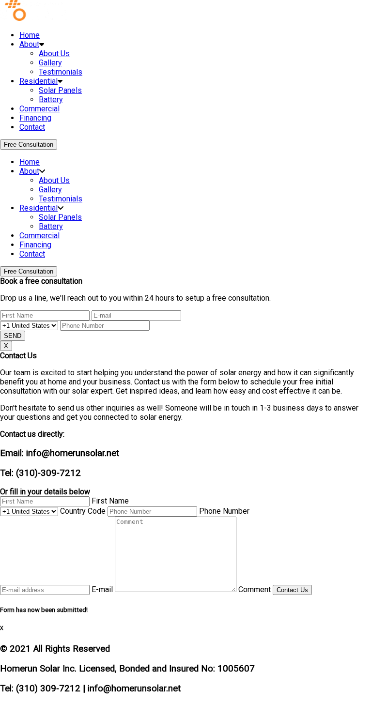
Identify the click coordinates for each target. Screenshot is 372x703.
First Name (110, 500)
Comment (254, 589)
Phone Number (224, 511)
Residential (38, 81)
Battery (51, 99)
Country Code (83, 511)
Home (29, 35)
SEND (12, 335)
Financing (35, 117)
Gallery (50, 62)
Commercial (39, 108)
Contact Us (292, 590)
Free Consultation (28, 144)
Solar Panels (60, 90)
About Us (54, 53)
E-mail (102, 589)
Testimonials (60, 71)
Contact (32, 127)
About (29, 44)
